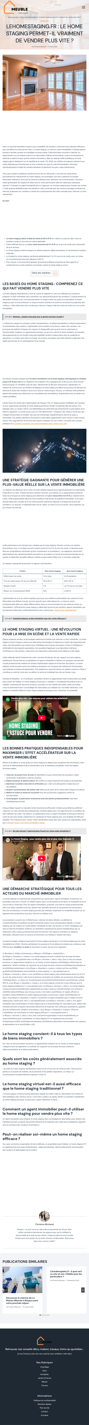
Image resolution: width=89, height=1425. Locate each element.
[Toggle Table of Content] (54, 273)
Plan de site (44, 1408)
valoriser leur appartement (65, 610)
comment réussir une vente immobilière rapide (25, 823)
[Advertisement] (44, 129)
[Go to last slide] (6, 1290)
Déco (22, 17)
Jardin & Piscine (44, 1378)
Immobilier (44, 21)
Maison (44, 1382)
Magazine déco (13, 17)
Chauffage (44, 1367)
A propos (44, 1415)
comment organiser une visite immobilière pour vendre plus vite (40, 424)
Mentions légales (44, 1404)
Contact (44, 1412)
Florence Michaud (40, 47)
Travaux (44, 1385)
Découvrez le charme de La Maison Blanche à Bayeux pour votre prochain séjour (22, 1300)
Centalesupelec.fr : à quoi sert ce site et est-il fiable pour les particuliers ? (66, 1274)
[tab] (40, 1315)
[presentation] (22, 1280)
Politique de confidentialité (45, 1400)
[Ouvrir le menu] (83, 7)
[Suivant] (83, 1290)
